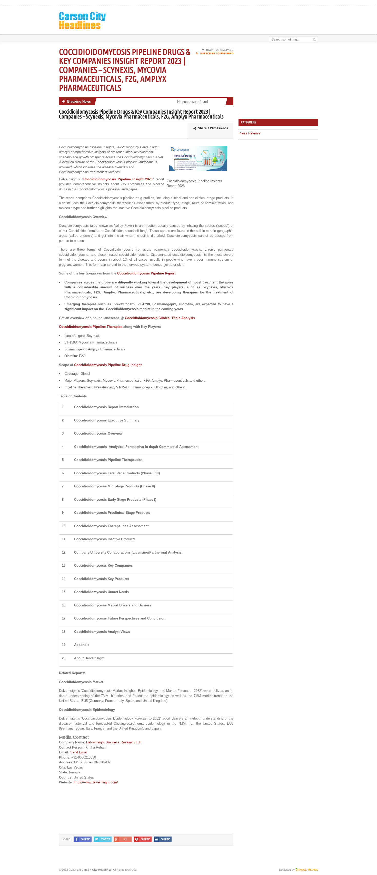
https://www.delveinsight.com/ (96, 782)
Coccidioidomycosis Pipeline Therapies (90, 327)
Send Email (78, 752)
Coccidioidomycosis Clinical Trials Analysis (160, 318)
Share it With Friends (213, 128)
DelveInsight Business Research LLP (114, 742)
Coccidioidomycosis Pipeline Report (146, 273)
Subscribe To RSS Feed (216, 53)
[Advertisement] (258, 18)
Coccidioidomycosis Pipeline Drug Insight (108, 365)
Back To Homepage (219, 49)
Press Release (249, 133)
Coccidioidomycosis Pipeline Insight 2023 (117, 179)
